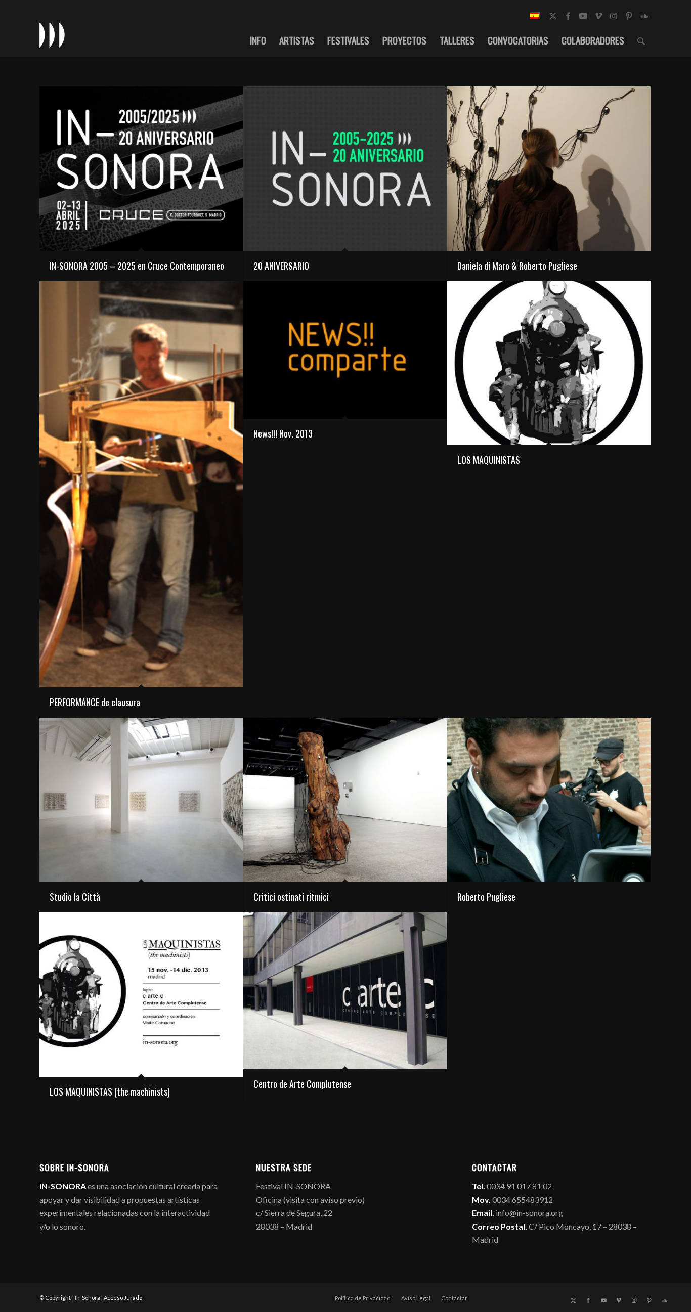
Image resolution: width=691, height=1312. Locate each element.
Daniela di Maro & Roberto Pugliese (517, 265)
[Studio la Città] (141, 800)
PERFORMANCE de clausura (95, 702)
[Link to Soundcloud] (644, 15)
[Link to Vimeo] (598, 15)
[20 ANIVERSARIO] (345, 168)
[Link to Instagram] (613, 15)
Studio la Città (75, 896)
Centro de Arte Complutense (302, 1083)
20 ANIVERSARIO (281, 265)
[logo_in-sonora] (52, 35)
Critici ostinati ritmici (291, 896)
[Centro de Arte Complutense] (345, 990)
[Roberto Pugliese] (549, 800)
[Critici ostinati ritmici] (345, 800)
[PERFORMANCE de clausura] (141, 484)
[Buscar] (641, 40)
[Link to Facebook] (568, 15)
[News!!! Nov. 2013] (345, 350)
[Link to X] (552, 15)
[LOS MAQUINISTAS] (549, 363)
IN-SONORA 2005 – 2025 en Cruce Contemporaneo (137, 265)
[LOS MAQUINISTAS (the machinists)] (141, 994)
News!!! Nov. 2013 (283, 433)
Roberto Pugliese (486, 896)
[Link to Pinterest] (628, 15)
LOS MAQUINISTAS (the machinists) (110, 1091)
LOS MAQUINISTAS (488, 459)
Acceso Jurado (123, 1297)
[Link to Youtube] (583, 15)
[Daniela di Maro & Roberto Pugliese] (549, 168)
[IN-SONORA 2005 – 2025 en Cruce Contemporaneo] (141, 168)
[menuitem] (258, 40)
